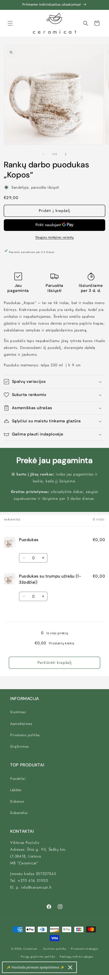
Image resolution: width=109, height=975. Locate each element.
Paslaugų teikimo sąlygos (76, 956)
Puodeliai (18, 778)
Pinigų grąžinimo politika (38, 956)
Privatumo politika (25, 735)
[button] (10, 23)
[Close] (70, 967)
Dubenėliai (19, 812)
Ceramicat (30, 949)
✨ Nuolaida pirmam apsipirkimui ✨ (35, 967)
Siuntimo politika (54, 949)
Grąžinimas (19, 746)
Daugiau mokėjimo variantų (54, 237)
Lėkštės (16, 789)
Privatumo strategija (84, 949)
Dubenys (17, 801)
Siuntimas (18, 711)
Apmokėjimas (21, 723)
